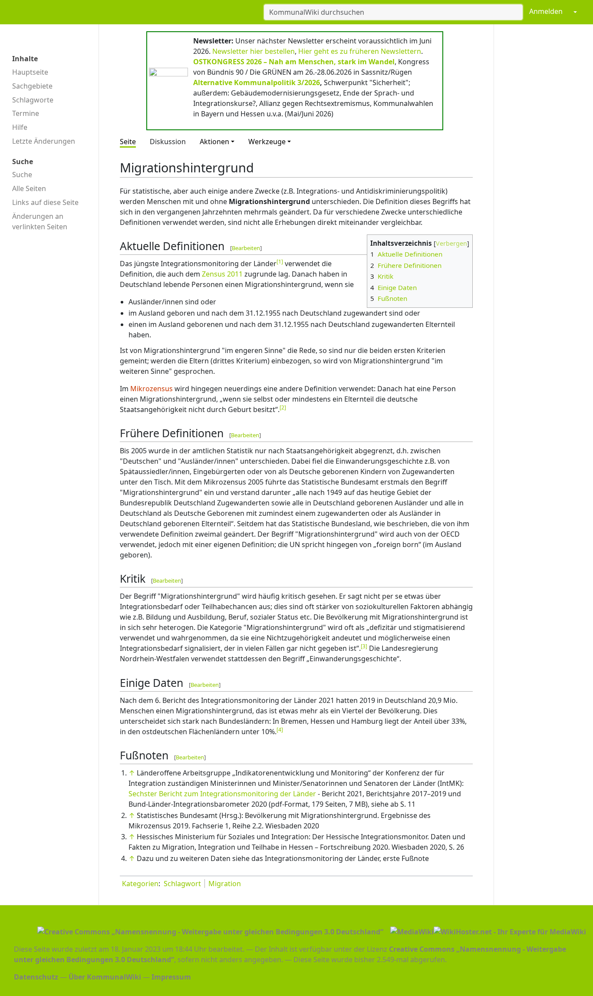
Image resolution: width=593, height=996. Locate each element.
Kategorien (140, 883)
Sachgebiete (32, 86)
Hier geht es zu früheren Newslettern (359, 51)
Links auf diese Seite (45, 202)
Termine (25, 113)
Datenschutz (36, 977)
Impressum (171, 977)
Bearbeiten (246, 248)
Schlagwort (182, 883)
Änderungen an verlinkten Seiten (39, 221)
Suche (22, 174)
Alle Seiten (29, 188)
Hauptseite (30, 72)
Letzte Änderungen (43, 141)
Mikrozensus (151, 388)
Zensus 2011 (222, 274)
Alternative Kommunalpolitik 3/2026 (256, 82)
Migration (224, 883)
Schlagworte (32, 100)
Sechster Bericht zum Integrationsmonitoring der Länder (222, 793)
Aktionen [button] (214, 141)
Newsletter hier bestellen (253, 51)
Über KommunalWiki (105, 977)
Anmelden (546, 11)
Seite (128, 141)
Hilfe (19, 127)
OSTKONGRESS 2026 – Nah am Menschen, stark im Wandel (294, 61)
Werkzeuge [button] (267, 141)
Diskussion (168, 141)
